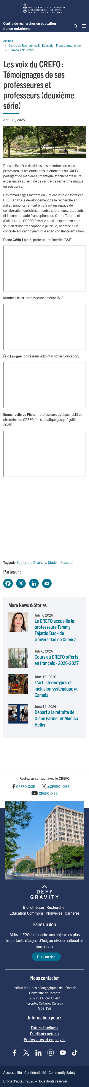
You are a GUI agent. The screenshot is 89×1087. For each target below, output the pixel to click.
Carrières (72, 913)
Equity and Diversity (31, 562)
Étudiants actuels (44, 1033)
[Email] (47, 583)
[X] (21, 583)
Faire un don (46, 956)
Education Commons (27, 913)
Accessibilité (12, 1072)
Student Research (61, 562)
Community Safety (62, 1072)
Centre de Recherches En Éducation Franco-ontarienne (44, 45)
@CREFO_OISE (58, 786)
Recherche (55, 907)
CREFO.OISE (25, 786)
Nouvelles (54, 913)
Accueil (8, 41)
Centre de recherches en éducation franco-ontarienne (29, 26)
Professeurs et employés (44, 1039)
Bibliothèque (33, 907)
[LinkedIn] (34, 583)
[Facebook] (8, 583)
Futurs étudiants (44, 1027)
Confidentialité (35, 1072)
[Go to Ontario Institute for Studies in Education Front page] (44, 8)
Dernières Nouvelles (21, 50)
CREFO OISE (48, 793)
